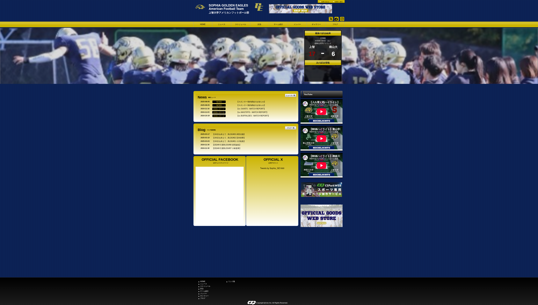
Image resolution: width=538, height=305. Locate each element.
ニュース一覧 (290, 95)
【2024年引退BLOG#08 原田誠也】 (226, 145)
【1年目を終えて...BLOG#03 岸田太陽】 (228, 134)
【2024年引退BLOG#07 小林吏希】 (226, 148)
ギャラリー (316, 24)
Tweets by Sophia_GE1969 (272, 168)
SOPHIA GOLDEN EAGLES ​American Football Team (229, 7)
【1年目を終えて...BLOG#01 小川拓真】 (228, 141)
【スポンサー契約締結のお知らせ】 (251, 102)
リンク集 (231, 281)
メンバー (297, 24)
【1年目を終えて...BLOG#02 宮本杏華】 (228, 138)
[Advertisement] (322, 255)
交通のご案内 (339, 2)
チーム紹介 (278, 24)
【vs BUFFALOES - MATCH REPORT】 (253, 116)
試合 (259, 24)
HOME (203, 24)
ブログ (335, 24)
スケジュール (240, 24)
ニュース (221, 24)
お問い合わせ (325, 2)
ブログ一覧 (290, 128)
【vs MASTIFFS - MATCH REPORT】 (252, 112)
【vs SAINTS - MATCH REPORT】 (251, 109)
